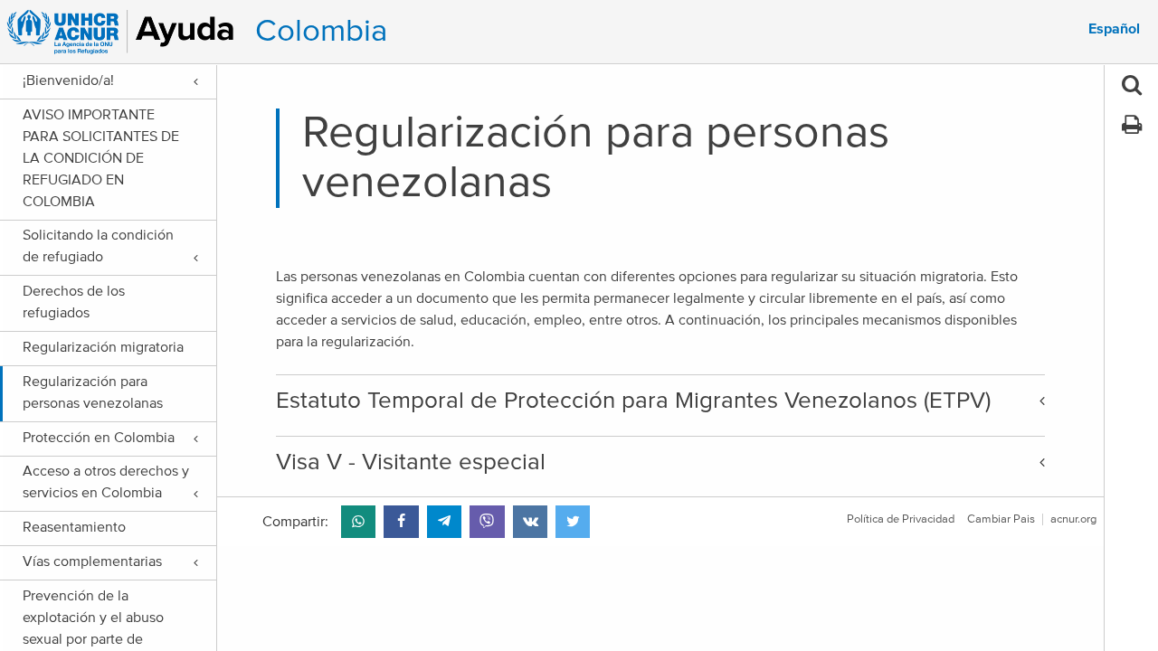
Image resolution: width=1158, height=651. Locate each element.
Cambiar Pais (1001, 519)
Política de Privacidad (900, 519)
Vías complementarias (92, 561)
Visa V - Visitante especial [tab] (411, 462)
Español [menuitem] (1114, 29)
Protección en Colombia (99, 437)
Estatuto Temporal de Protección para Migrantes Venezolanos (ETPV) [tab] (633, 400)
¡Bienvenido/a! (68, 80)
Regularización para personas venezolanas (93, 392)
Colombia (321, 31)
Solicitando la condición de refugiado (98, 246)
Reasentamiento (74, 527)
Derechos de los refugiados (74, 302)
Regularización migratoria (103, 347)
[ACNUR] (123, 31)
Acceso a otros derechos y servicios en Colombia (106, 482)
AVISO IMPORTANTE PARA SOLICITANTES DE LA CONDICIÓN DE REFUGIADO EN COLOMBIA (101, 158)
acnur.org (1073, 519)
